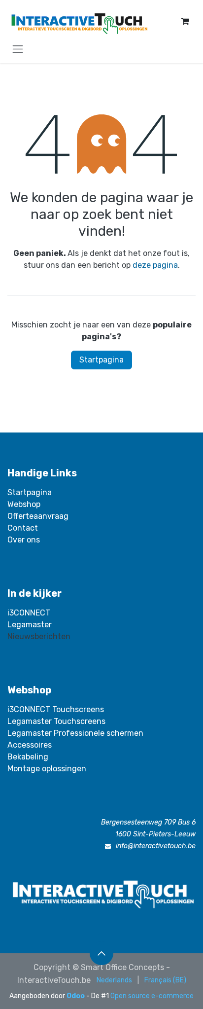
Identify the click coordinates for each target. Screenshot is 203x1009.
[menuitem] (114, 980)
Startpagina (101, 359)
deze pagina (155, 265)
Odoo (76, 996)
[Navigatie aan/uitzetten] (17, 48)
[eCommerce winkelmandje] (185, 21)
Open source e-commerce (152, 996)
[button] (101, 953)
